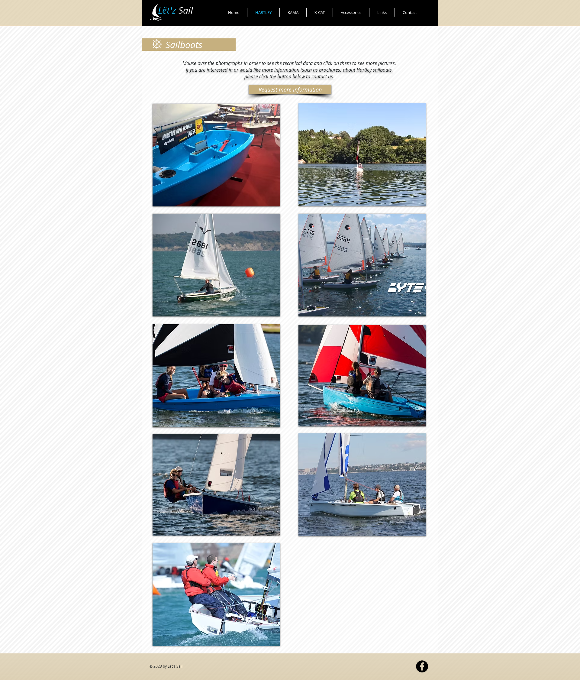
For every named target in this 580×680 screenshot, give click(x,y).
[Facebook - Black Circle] (422, 666)
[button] (216, 265)
